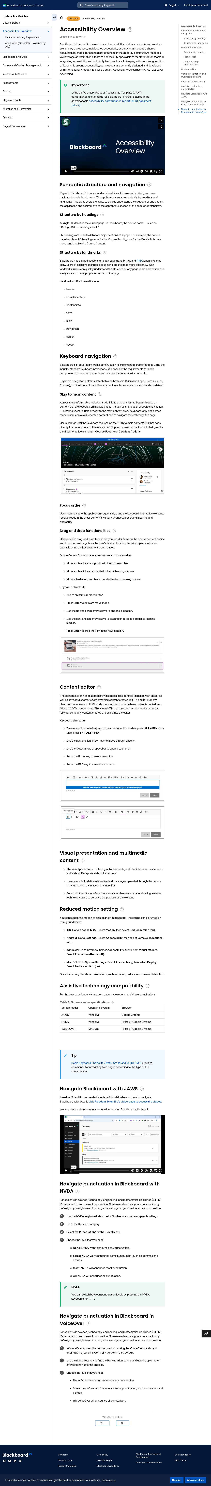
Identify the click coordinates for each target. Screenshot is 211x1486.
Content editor (188, 69)
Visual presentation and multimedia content (193, 75)
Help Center (181, 1460)
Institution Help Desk (196, 5)
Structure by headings (195, 38)
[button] (48, 23)
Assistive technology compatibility (191, 87)
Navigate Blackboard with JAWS (194, 95)
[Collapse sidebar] (54, 17)
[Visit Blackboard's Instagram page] (20, 1461)
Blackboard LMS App (15, 56)
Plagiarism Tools (12, 100)
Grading (7, 91)
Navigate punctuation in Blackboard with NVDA (193, 103)
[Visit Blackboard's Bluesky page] (10, 1461)
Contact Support (183, 1455)
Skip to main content (194, 52)
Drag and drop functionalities (191, 63)
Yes (102, 1423)
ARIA (139, 260)
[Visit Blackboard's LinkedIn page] (15, 1461)
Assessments (10, 82)
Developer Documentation (149, 1462)
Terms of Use (65, 1460)
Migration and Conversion (17, 109)
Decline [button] (176, 1480)
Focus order (190, 56)
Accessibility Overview (17, 31)
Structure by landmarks (196, 43)
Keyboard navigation (191, 47)
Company (63, 1455)
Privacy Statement (67, 1466)
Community (102, 1455)
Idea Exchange (104, 1460)
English (173, 5)
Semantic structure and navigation (193, 32)
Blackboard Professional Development (148, 1455)
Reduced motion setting (193, 81)
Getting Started (11, 22)
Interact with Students (15, 74)
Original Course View (14, 126)
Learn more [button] (108, 1480)
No (122, 1423)
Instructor (73, 18)
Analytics (8, 117)
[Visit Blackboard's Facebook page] (5, 1461)
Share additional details (112, 1435)
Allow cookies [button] (195, 1480)
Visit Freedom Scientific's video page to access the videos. (125, 1101)
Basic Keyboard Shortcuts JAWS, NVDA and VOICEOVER (106, 1063)
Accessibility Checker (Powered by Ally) (25, 45)
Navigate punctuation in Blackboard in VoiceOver (194, 110)
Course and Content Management (22, 65)
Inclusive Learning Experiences (23, 37)
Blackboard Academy (108, 1466)
